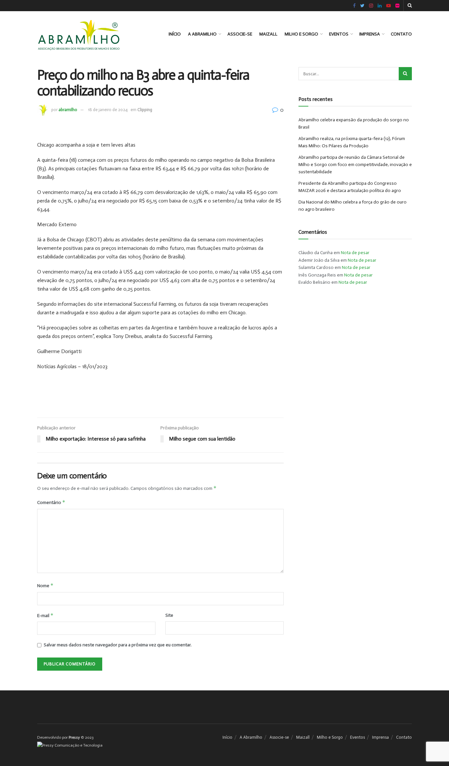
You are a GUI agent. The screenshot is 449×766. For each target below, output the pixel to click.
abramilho (68, 109)
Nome (45, 585)
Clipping (144, 109)
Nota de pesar (355, 252)
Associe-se (239, 34)
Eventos (338, 34)
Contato (401, 34)
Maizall (268, 34)
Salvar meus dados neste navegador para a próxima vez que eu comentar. (118, 645)
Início (175, 34)
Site (169, 615)
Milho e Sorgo (301, 34)
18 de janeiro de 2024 (108, 109)
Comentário (51, 502)
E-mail (45, 615)
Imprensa (369, 34)
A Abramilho (202, 34)
